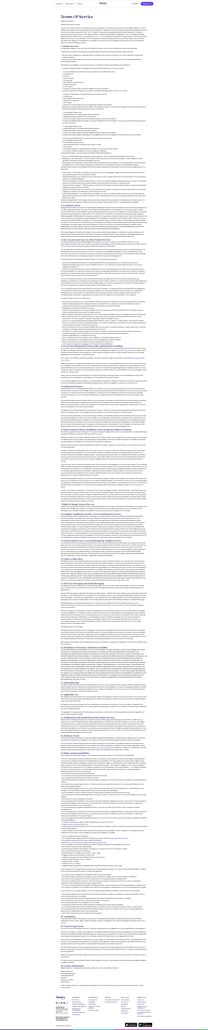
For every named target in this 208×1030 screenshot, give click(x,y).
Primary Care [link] (76, 1014)
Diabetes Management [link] (79, 1006)
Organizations (69, 4)
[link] (135, 3)
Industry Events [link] (126, 1008)
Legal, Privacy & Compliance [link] (142, 1007)
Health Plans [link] (92, 1004)
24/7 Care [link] (75, 1000)
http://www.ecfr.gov (102, 747)
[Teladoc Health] (103, 3)
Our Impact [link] (124, 1002)
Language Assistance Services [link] (144, 1013)
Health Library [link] (141, 1002)
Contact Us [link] (140, 1000)
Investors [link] (124, 1013)
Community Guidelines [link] (144, 1016)
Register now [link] (147, 4)
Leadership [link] (124, 1004)
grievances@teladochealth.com (78, 824)
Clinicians (80, 4)
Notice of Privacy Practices (125, 350)
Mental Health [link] (76, 1002)
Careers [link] (123, 1006)
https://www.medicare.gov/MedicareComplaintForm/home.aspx (86, 842)
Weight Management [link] (78, 1004)
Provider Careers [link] (110, 1002)
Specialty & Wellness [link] (78, 1012)
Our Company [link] (125, 1000)
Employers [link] (91, 1002)
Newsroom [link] (124, 1011)
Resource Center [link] (93, 1010)
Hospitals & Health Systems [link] (94, 1007)
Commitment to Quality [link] (112, 1000)
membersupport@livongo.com (118, 838)
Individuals (58, 4)
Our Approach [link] (92, 1000)
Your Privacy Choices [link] (143, 1010)
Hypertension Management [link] (76, 1009)
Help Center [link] (141, 1004)
